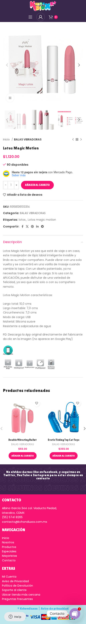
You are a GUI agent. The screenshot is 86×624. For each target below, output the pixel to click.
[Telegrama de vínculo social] (42, 226)
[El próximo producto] (81, 139)
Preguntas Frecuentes (17, 599)
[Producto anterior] (73, 139)
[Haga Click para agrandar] (10, 98)
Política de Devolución (17, 586)
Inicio (7, 139)
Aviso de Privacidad (15, 581)
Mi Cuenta (9, 577)
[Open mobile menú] (30, 17)
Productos (9, 547)
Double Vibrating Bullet (22, 439)
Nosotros (8, 542)
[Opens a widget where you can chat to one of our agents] (15, 617)
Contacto (9, 560)
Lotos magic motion (42, 220)
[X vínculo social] (27, 226)
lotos (22, 220)
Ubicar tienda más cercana (21, 595)
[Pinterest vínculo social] (32, 226)
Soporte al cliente (14, 590)
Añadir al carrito (37, 184)
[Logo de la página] (43, 6)
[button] (23, 455)
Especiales (9, 551)
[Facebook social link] (22, 226)
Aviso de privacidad (55, 608)
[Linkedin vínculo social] (37, 226)
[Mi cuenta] (40, 17)
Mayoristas (9, 556)
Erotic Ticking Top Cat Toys (63, 439)
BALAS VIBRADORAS (28, 139)
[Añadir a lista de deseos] (36, 403)
